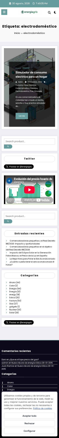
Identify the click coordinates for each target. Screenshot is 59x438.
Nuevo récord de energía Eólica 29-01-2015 (32, 362)
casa (26, 85)
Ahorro (12, 282)
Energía (13, 291)
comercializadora (22, 88)
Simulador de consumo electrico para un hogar (31, 74)
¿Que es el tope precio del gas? (24, 359)
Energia (18, 68)
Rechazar (30, 423)
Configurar (29, 431)
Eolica (12, 297)
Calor (12, 285)
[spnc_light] (55, 13)
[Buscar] (49, 13)
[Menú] (4, 12)
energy (12, 294)
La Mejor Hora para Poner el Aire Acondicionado (32, 258)
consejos (34, 88)
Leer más (22, 116)
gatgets (13, 306)
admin (20, 82)
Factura (13, 300)
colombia (32, 85)
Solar (11, 312)
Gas (11, 303)
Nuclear (13, 309)
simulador (38, 91)
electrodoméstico (22, 91)
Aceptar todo (29, 415)
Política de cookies (42, 408)
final (32, 91)
